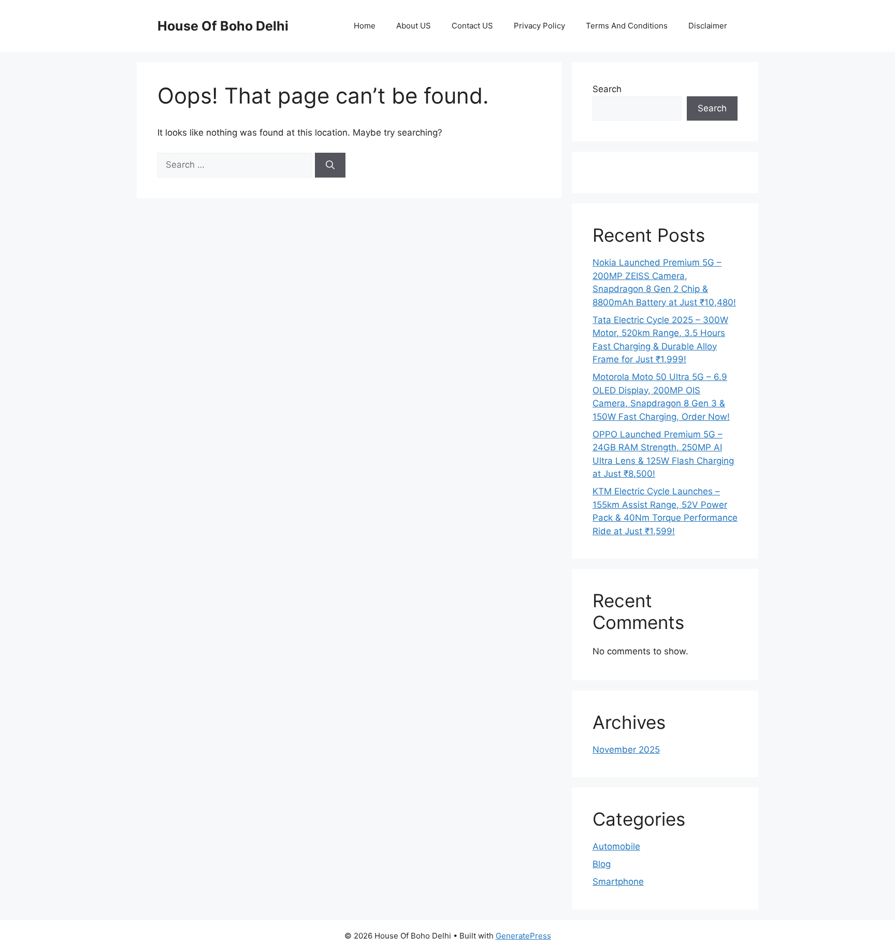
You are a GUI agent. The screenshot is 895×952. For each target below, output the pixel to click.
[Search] (330, 165)
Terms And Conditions (627, 26)
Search (607, 89)
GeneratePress (523, 936)
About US (413, 26)
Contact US (472, 26)
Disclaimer (707, 26)
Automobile (616, 846)
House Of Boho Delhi (222, 26)
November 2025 (626, 749)
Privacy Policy (539, 26)
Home (365, 26)
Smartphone (618, 881)
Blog (602, 864)
